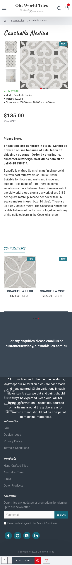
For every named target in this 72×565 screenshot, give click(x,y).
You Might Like (14, 248)
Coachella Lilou (20, 291)
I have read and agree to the (32, 523)
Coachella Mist (52, 291)
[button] (23, 65)
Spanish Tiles (17, 20)
